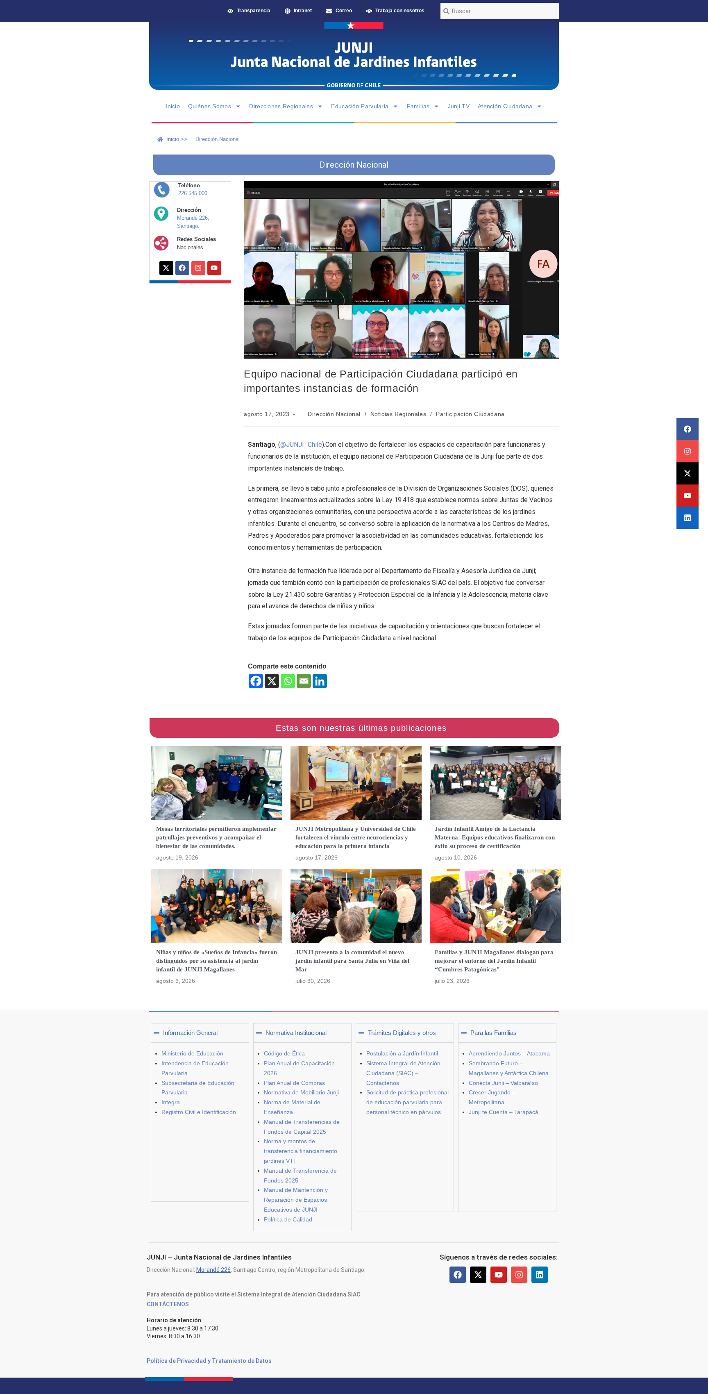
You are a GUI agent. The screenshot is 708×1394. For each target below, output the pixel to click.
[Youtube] (687, 495)
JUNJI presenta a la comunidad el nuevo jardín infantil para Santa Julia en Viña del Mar (352, 961)
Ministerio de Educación (192, 1053)
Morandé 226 (213, 1270)
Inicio (173, 106)
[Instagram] (687, 451)
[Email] (304, 681)
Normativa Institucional (296, 1032)
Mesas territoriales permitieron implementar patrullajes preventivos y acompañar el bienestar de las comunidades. (216, 837)
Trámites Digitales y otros (402, 1032)
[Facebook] (687, 429)
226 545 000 (192, 193)
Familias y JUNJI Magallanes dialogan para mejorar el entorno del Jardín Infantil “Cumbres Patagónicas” (494, 961)
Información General (190, 1032)
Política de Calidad (288, 1219)
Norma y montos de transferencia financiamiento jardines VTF (300, 1151)
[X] (272, 681)
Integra (170, 1102)
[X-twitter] (687, 473)
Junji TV (459, 106)
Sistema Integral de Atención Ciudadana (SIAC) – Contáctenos (403, 1073)
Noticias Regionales (398, 414)
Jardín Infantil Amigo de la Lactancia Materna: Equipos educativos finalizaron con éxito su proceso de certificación (495, 837)
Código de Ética (284, 1053)
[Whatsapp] (288, 681)
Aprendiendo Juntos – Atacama (509, 1053)
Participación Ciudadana (470, 414)
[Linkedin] (687, 518)
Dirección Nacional (334, 414)
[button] (200, 1032)
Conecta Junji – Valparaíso (503, 1083)
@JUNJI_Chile (301, 444)
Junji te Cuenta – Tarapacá (503, 1112)
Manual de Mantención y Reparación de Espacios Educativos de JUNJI (296, 1200)
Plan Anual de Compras (294, 1083)
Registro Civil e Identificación (198, 1112)
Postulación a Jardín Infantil (402, 1053)
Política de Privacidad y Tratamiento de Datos (209, 1361)
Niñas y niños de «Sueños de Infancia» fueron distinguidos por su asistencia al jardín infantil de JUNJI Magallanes (216, 961)
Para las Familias (493, 1032)
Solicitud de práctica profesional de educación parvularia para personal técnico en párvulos (407, 1102)
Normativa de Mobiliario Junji (301, 1092)
